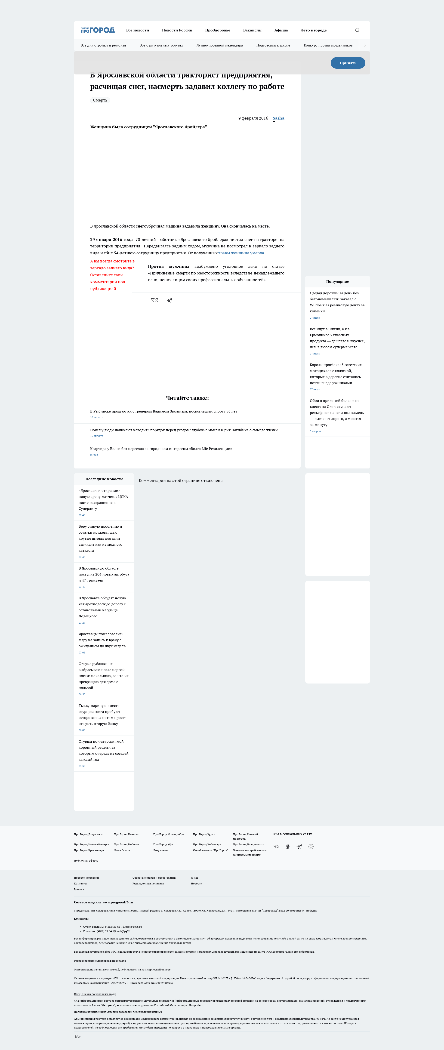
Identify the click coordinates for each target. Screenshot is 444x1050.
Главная (79, 889)
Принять (348, 63)
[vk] (155, 300)
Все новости (137, 30)
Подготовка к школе (273, 45)
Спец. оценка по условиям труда (95, 994)
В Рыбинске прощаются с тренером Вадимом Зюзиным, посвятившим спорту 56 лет (163, 414)
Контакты (80, 883)
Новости (196, 883)
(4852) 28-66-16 (114, 926)
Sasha (278, 118)
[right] (365, 45)
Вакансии (252, 30)
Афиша (281, 30)
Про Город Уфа (163, 844)
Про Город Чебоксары (207, 844)
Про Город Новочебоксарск (92, 844)
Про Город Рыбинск (126, 844)
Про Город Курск (204, 834)
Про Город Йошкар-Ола (168, 834)
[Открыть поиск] (357, 30)
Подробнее (196, 1005)
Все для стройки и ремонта (103, 45)
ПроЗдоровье (217, 30)
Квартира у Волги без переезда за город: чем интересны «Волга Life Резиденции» (161, 451)
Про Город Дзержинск (88, 834)
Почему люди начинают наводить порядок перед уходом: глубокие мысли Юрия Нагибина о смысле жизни (184, 432)
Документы (160, 850)
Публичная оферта (86, 860)
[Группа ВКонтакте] (276, 846)
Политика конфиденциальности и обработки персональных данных (118, 1011)
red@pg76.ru (125, 931)
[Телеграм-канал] (299, 846)
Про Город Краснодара (89, 850)
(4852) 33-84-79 (106, 931)
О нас (194, 877)
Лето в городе (314, 30)
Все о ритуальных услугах (161, 45)
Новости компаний (86, 877)
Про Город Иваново (126, 834)
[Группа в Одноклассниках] (288, 846)
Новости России (177, 30)
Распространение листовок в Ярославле (100, 960)
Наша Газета (122, 850)
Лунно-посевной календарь (220, 45)
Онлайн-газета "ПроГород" (210, 850)
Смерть (100, 100)
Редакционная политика (148, 883)
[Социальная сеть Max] (311, 846)
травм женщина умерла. (241, 253)
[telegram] (171, 300)
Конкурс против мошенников (328, 45)
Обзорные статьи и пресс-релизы (154, 877)
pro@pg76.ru (133, 926)
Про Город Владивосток (248, 844)
